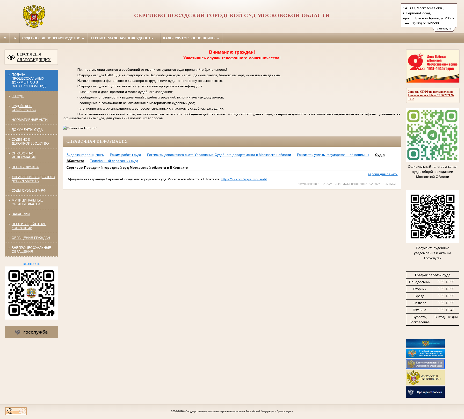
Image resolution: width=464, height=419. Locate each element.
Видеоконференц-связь (85, 155)
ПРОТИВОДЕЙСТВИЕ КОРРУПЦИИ (29, 226)
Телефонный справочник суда (114, 161)
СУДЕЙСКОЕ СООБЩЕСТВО (24, 108)
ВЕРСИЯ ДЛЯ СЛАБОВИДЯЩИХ (34, 57)
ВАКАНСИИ (21, 214)
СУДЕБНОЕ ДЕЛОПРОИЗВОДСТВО (30, 141)
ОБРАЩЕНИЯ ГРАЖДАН (31, 238)
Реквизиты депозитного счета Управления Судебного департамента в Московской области (219, 155)
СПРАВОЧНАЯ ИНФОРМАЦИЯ (24, 155)
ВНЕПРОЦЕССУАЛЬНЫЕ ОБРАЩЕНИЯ (31, 249)
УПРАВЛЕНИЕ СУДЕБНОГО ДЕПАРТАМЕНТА (33, 179)
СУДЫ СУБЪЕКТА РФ (29, 190)
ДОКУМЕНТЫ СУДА (27, 130)
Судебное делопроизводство (51, 38)
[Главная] (5, 38)
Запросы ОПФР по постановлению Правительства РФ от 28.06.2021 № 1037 (431, 95)
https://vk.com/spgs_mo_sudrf (244, 179)
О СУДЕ (18, 96)
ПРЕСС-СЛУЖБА (25, 167)
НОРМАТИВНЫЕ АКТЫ (30, 120)
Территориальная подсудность (122, 38)
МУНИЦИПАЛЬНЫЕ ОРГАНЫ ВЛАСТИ (27, 202)
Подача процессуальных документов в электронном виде (30, 80)
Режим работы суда (125, 155)
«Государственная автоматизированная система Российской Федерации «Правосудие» (238, 411)
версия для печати (383, 174)
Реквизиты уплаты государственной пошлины (333, 155)
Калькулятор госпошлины (190, 38)
